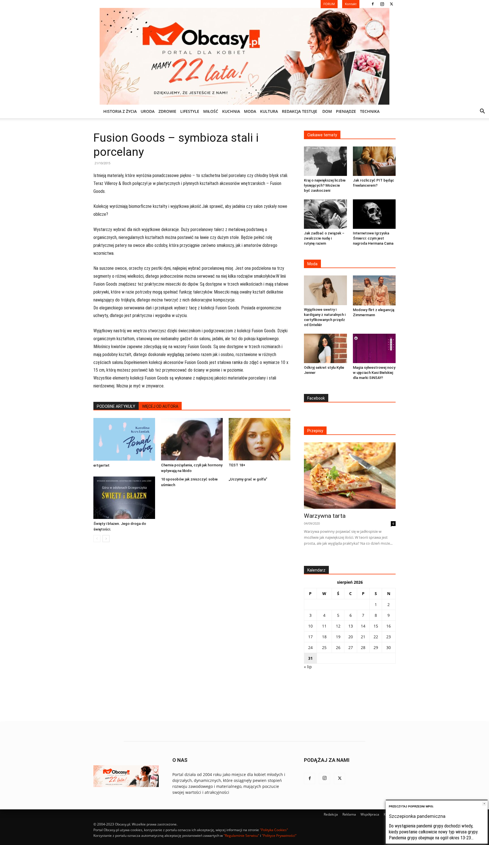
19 (338, 636)
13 (350, 626)
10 (310, 626)
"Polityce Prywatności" (279, 835)
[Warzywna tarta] (350, 475)
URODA (148, 111)
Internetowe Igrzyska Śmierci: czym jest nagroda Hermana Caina (373, 238)
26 (338, 647)
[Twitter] (391, 4)
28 (363, 647)
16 (388, 626)
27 (350, 647)
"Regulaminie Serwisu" (241, 835)
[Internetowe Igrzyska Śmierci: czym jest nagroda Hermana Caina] (374, 214)
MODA (250, 111)
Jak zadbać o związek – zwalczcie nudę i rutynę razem (324, 238)
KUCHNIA (231, 111)
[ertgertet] (124, 439)
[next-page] (106, 538)
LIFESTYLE (189, 111)
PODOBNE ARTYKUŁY (116, 406)
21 (363, 636)
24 (310, 647)
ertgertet (101, 465)
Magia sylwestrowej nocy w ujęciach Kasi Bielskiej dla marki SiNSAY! (374, 372)
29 (376, 647)
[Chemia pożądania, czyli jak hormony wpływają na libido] (192, 439)
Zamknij (484, 803)
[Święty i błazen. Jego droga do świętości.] (124, 498)
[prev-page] (96, 538)
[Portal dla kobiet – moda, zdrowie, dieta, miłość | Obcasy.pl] (244, 56)
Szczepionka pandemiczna (417, 816)
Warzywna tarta (325, 515)
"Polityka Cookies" (274, 829)
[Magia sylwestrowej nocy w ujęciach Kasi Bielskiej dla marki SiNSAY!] (374, 348)
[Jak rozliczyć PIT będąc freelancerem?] (374, 161)
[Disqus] (191, 632)
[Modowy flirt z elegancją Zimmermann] (374, 290)
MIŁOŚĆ (210, 111)
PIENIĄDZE (346, 111)
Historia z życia (120, 111)
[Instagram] (382, 4)
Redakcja (331, 814)
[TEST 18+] (259, 439)
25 (324, 647)
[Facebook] (372, 4)
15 (376, 626)
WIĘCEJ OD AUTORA (160, 406)
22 (376, 636)
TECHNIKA (369, 111)
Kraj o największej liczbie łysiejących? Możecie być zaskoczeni (325, 185)
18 (324, 636)
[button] (482, 112)
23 (388, 636)
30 (388, 647)
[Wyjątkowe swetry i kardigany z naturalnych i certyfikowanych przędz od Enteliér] (325, 290)
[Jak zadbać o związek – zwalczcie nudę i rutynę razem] (325, 214)
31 (310, 658)
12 (338, 626)
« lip (308, 666)
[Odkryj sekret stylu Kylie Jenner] (325, 348)
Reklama (349, 814)
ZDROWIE (167, 111)
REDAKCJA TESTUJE (299, 111)
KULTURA (269, 111)
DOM (327, 111)
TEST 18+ (237, 465)
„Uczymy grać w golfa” (248, 479)
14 (363, 626)
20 (350, 636)
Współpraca (370, 814)
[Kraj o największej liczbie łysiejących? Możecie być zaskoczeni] (325, 161)
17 (310, 636)
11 (324, 626)
